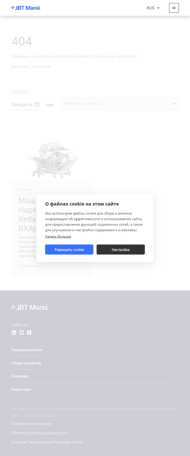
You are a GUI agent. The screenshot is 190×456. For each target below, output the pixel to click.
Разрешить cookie (69, 249)
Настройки (121, 249)
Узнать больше (58, 236)
